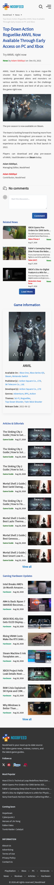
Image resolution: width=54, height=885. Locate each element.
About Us (6, 845)
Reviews (18, 876)
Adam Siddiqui (18, 60)
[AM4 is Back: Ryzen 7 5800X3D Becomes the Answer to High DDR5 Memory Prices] (39, 610)
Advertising (7, 849)
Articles (31, 876)
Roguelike (25, 398)
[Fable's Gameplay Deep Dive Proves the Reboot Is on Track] (14, 259)
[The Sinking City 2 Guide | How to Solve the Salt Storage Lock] (39, 475)
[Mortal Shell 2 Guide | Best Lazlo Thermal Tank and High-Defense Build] (39, 527)
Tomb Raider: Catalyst (12, 829)
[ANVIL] (27, 360)
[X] (3, 764)
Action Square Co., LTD (30, 380)
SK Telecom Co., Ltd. (15, 384)
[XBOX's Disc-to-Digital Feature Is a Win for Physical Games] (14, 280)
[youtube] (9, 765)
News (17, 15)
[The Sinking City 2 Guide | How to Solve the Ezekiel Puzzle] (39, 458)
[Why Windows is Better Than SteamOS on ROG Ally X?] (39, 714)
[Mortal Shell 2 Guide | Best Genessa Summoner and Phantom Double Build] (39, 544)
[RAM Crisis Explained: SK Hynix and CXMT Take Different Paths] (39, 697)
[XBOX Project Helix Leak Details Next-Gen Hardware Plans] (39, 679)
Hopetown (7, 813)
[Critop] (25, 765)
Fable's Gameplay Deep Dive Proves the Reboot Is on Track (39, 251)
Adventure (19, 393)
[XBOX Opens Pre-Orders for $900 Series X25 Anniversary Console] (14, 238)
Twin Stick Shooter (33, 401)
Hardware (46, 876)
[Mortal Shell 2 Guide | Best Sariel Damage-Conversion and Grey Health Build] (39, 492)
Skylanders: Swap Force (34, 282)
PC (33, 870)
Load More (27, 291)
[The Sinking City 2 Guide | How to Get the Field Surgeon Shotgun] (39, 440)
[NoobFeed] (13, 6)
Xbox (23, 870)
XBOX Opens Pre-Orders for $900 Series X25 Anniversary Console (39, 232)
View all (27, 566)
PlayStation (10, 870)
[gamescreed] (17, 765)
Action (33, 393)
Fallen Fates (8, 825)
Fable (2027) (32, 260)
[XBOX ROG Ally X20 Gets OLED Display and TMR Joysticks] (39, 627)
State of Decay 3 (34, 239)
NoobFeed (7, 15)
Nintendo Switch (20, 376)
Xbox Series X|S (37, 372)
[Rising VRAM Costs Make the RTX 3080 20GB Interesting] (39, 645)
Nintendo (44, 870)
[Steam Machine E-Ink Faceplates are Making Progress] (39, 662)
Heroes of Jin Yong (11, 821)
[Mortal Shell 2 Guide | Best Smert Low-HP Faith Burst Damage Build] (39, 561)
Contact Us (7, 861)
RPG (27, 393)
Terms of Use (8, 853)
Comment (39, 215)
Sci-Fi (17, 398)
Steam (32, 157)
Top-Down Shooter (14, 401)
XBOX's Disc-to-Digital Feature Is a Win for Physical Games (38, 272)
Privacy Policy (8, 857)
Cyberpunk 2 (8, 817)
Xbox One (24, 372)
